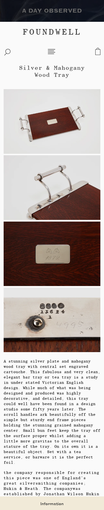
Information (52, 504)
